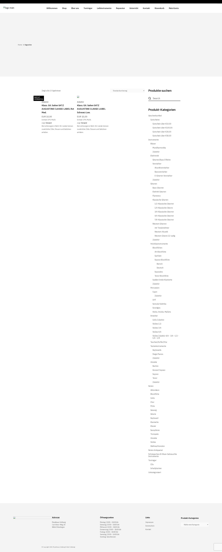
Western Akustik (161, 232)
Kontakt (148, 529)
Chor (152, 402)
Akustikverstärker (162, 168)
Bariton (156, 366)
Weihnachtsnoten (157, 446)
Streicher (154, 316)
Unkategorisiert (154, 472)
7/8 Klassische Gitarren (164, 220)
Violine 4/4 (157, 332)
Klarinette (154, 422)
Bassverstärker (161, 172)
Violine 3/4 (157, 328)
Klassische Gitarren (160, 200)
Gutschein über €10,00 (162, 124)
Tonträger (152, 460)
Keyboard (154, 418)
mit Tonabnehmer (162, 228)
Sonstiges (156, 308)
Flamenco (157, 196)
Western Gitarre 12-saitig (165, 236)
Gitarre (153, 414)
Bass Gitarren (158, 188)
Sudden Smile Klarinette (162, 280)
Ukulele (153, 362)
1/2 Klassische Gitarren (164, 204)
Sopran (155, 374)
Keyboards (157, 350)
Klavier (153, 426)
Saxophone (155, 430)
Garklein (158, 256)
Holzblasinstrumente (159, 244)
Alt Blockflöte (160, 252)
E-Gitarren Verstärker (163, 176)
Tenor (155, 378)
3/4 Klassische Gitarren (164, 212)
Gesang (153, 410)
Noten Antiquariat (155, 450)
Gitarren (153, 184)
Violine (153, 442)
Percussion (154, 288)
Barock (160, 264)
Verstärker (157, 164)
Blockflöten (157, 248)
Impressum (149, 522)
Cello (152, 398)
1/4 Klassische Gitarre (164, 208)
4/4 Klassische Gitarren (164, 216)
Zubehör (45, 102)
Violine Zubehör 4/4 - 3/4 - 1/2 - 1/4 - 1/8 (166, 337)
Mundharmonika (159, 148)
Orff (154, 300)
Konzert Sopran (159, 370)
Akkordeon (154, 390)
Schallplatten (156, 468)
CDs (152, 464)
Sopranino (159, 272)
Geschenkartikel (155, 116)
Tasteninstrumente (158, 346)
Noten (150, 386)
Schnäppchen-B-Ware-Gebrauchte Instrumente (162, 455)
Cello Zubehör (158, 320)
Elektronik (154, 156)
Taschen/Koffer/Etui (158, 342)
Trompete (154, 434)
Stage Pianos (158, 354)
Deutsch (160, 268)
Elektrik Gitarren (159, 192)
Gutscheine (155, 120)
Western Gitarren (159, 224)
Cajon (155, 292)
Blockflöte (154, 394)
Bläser (153, 144)
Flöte (152, 406)
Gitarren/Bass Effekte (162, 160)
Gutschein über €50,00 (162, 136)
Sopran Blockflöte (162, 260)
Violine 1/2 (157, 324)
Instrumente (153, 140)
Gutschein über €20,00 (162, 132)
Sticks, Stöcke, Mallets (162, 312)
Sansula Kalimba (159, 304)
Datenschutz (149, 526)
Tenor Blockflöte (161, 276)
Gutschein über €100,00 (163, 128)
